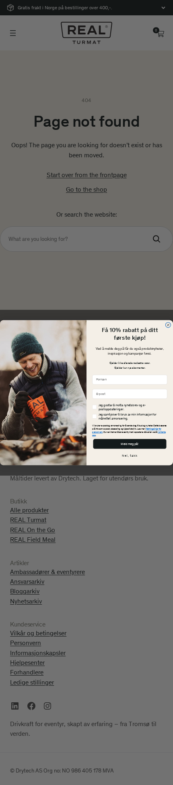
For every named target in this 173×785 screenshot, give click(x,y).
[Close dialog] (168, 325)
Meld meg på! (129, 443)
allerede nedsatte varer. (136, 363)
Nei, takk (130, 455)
